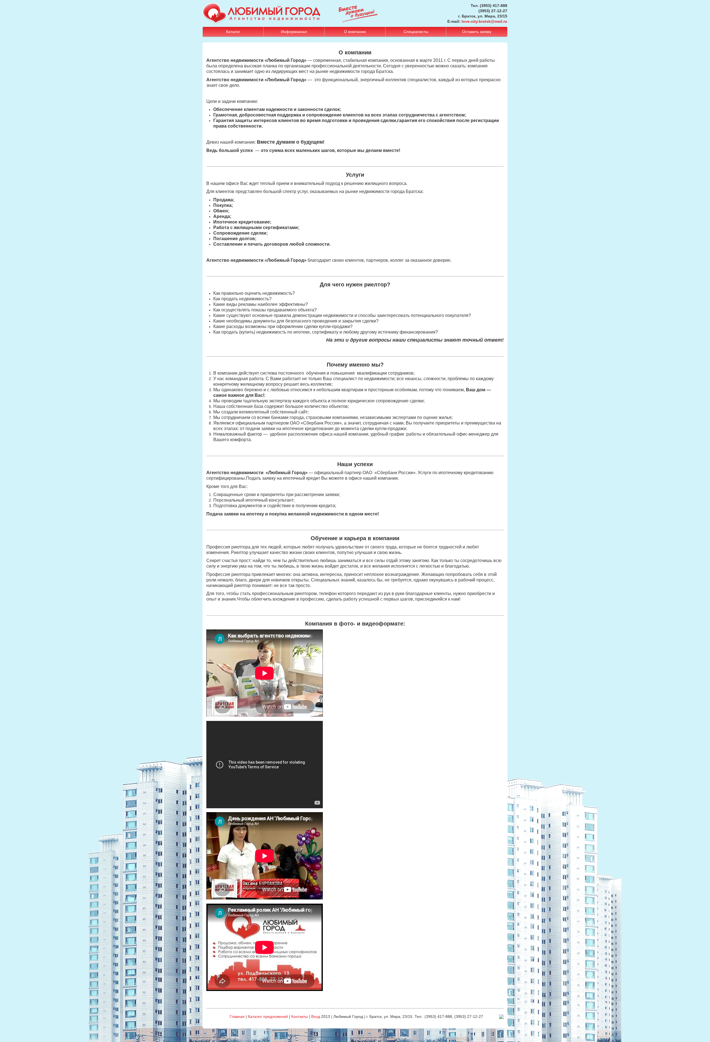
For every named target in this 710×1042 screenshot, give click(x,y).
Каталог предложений (268, 1016)
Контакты (299, 1016)
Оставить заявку (476, 31)
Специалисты (416, 31)
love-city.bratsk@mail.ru (484, 21)
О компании (355, 31)
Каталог (233, 31)
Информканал (294, 31)
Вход (315, 1016)
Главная (237, 1016)
